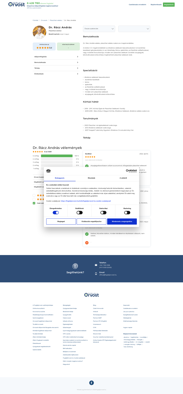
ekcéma (126, 337)
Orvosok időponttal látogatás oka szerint (46, 327)
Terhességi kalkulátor (99, 315)
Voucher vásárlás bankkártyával (103, 337)
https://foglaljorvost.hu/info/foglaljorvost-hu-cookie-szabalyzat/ (86, 201)
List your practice (128, 311)
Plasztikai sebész (56, 20)
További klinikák (38, 334)
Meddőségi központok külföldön (43, 315)
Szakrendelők (37, 349)
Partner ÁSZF (97, 318)
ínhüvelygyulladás (129, 339)
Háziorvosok (67, 318)
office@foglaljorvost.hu (108, 275)
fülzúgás (139, 339)
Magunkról (66, 364)
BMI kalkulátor (67, 348)
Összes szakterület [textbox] (91, 29)
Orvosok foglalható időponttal (42, 321)
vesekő (147, 342)
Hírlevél (95, 311)
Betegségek (66, 305)
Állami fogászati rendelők (41, 340)
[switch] (80, 212)
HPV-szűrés (66, 334)
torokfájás (143, 337)
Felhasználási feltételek (100, 330)
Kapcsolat (126, 305)
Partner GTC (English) (100, 321)
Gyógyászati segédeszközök (41, 346)
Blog (94, 305)
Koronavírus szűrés (39, 311)
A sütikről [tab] (123, 178)
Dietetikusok (37, 343)
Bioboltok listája (68, 311)
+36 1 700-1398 (104, 265)
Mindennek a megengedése (122, 221)
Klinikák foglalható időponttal (42, 330)
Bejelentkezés (156, 5)
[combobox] (99, 29)
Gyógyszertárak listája (70, 308)
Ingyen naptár (127, 327)
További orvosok (38, 324)
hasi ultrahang (128, 347)
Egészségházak (68, 324)
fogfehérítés (134, 337)
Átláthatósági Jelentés (130, 321)
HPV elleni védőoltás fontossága (73, 337)
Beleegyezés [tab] (59, 178)
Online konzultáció (39, 308)
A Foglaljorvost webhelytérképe (43, 305)
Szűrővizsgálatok (38, 318)
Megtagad (61, 221)
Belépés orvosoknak (69, 351)
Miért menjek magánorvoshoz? (73, 361)
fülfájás (139, 344)
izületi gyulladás (129, 342)
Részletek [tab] (91, 178)
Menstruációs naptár (69, 345)
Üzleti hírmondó (98, 308)
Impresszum (97, 324)
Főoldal (35, 20)
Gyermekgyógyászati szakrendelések (74, 330)
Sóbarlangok (67, 327)
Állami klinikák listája (39, 337)
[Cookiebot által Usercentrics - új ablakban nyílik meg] (127, 171)
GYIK (94, 327)
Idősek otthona (68, 321)
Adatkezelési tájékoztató (70, 355)
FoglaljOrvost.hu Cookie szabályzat (74, 358)
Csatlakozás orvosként (137, 5)
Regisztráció (168, 5)
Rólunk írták (97, 334)
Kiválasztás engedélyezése (91, 221)
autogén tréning (129, 344)
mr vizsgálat (139, 342)
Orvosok (44, 20)
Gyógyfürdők (67, 315)
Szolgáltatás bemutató (130, 315)
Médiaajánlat (127, 318)
